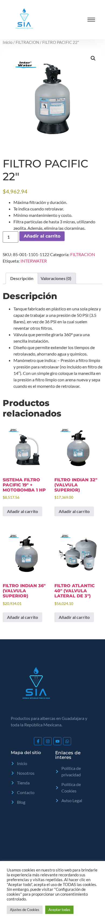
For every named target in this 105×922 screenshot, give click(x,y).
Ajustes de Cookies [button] (24, 909)
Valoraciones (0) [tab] (56, 278)
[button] (93, 58)
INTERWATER (33, 260)
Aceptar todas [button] (59, 909)
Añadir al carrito (42, 236)
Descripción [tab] (21, 278)
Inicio (7, 42)
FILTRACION (27, 42)
